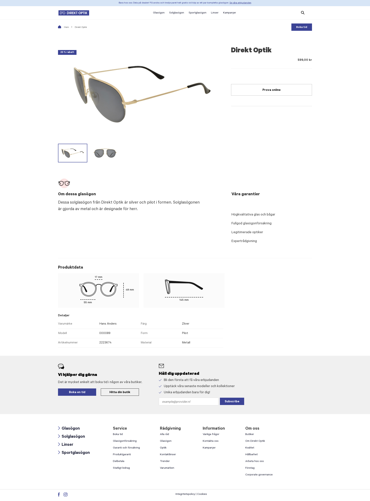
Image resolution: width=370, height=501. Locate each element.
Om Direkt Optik (255, 441)
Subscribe (232, 401)
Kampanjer (209, 448)
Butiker (249, 434)
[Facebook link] (59, 494)
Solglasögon (71, 437)
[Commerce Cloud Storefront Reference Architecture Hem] (74, 13)
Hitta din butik (119, 392)
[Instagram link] (65, 494)
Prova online (271, 90)
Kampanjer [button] (229, 13)
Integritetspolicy (185, 494)
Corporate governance (259, 475)
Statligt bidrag (121, 468)
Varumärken (167, 468)
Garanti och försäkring (126, 448)
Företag (250, 468)
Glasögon (69, 429)
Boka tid (301, 27)
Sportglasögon (74, 453)
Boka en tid (77, 392)
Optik (163, 448)
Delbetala (118, 461)
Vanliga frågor (211, 434)
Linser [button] (215, 13)
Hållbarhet (251, 454)
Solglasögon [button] (176, 13)
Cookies (202, 494)
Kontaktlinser (168, 454)
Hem (66, 27)
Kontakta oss (211, 441)
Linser (65, 445)
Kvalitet (249, 448)
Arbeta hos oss (254, 461)
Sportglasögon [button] (197, 13)
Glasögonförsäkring (125, 441)
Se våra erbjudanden (240, 3)
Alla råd (164, 434)
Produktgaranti (122, 454)
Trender (165, 461)
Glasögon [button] (159, 13)
